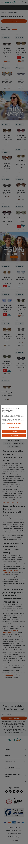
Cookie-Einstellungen (14, 427)
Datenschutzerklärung (10, 423)
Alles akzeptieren (14, 435)
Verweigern (14, 431)
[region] (14, 422)
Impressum (18, 423)
